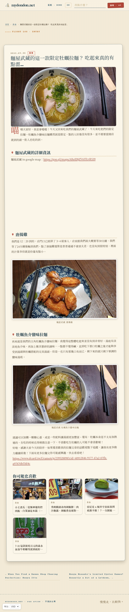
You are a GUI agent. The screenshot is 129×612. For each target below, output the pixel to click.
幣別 (6, 606)
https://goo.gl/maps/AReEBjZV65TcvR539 (69, 159)
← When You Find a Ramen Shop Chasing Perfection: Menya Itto (31, 576)
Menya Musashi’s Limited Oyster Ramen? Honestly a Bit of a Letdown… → (96, 576)
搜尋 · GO (115, 5)
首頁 (7, 25)
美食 (15, 25)
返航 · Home (55, 5)
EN (68, 5)
